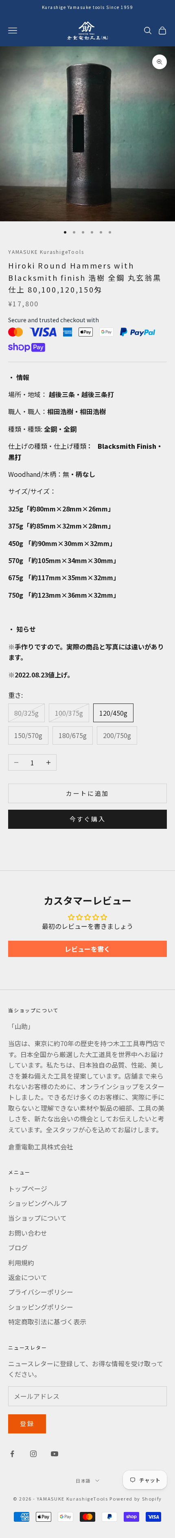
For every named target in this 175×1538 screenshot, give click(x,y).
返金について (27, 1277)
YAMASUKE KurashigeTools (46, 251)
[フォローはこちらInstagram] (33, 1454)
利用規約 (21, 1262)
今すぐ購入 (88, 819)
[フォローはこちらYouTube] (54, 1454)
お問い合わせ (27, 1233)
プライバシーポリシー (40, 1292)
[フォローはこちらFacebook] (12, 1454)
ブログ (18, 1247)
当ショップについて (37, 1218)
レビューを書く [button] (87, 949)
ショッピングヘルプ (37, 1203)
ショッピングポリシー (40, 1307)
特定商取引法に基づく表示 (47, 1321)
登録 (27, 1423)
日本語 (83, 1480)
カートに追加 (87, 793)
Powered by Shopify (135, 1498)
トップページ (27, 1188)
